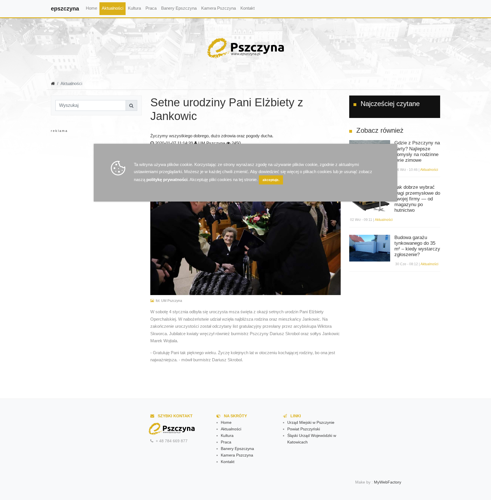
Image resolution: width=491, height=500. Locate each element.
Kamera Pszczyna (218, 8)
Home (91, 8)
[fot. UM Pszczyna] (245, 231)
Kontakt (247, 8)
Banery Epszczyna (179, 8)
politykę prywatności (167, 179)
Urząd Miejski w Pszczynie (310, 422)
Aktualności (112, 8)
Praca (151, 8)
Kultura (134, 8)
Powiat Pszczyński (303, 429)
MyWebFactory (387, 482)
